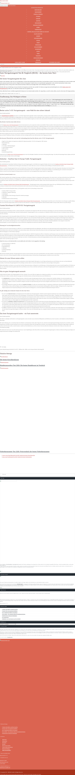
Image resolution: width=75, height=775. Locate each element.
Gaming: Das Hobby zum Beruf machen (10, 609)
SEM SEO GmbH (20, 584)
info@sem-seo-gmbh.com (5, 767)
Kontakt (3, 744)
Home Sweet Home (12, 5)
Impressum (4, 739)
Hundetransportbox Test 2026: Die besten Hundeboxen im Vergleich (22, 365)
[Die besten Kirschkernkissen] (4, 356)
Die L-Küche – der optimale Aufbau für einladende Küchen (13, 614)
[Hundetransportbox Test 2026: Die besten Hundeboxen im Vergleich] (4, 362)
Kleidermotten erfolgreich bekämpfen (9, 615)
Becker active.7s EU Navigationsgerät (11, 124)
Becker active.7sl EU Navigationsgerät (15, 154)
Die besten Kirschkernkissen (9, 360)
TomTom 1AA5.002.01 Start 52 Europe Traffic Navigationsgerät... (16, 184)
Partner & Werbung (6, 748)
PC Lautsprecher (5, 617)
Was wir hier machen (6, 745)
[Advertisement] (37, 465)
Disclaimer (4, 742)
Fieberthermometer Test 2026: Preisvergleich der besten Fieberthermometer (24, 451)
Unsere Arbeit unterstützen (7, 747)
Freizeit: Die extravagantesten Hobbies (9, 611)
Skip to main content (4, 0)
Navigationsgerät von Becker (8, 115)
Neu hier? (57, 62)
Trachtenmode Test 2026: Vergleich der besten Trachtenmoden (17, 457)
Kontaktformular (9, 637)
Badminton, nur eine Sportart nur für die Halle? (11, 619)
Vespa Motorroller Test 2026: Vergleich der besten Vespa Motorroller (18, 455)
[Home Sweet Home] (5, 3)
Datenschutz (4, 741)
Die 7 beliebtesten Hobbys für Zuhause (9, 612)
